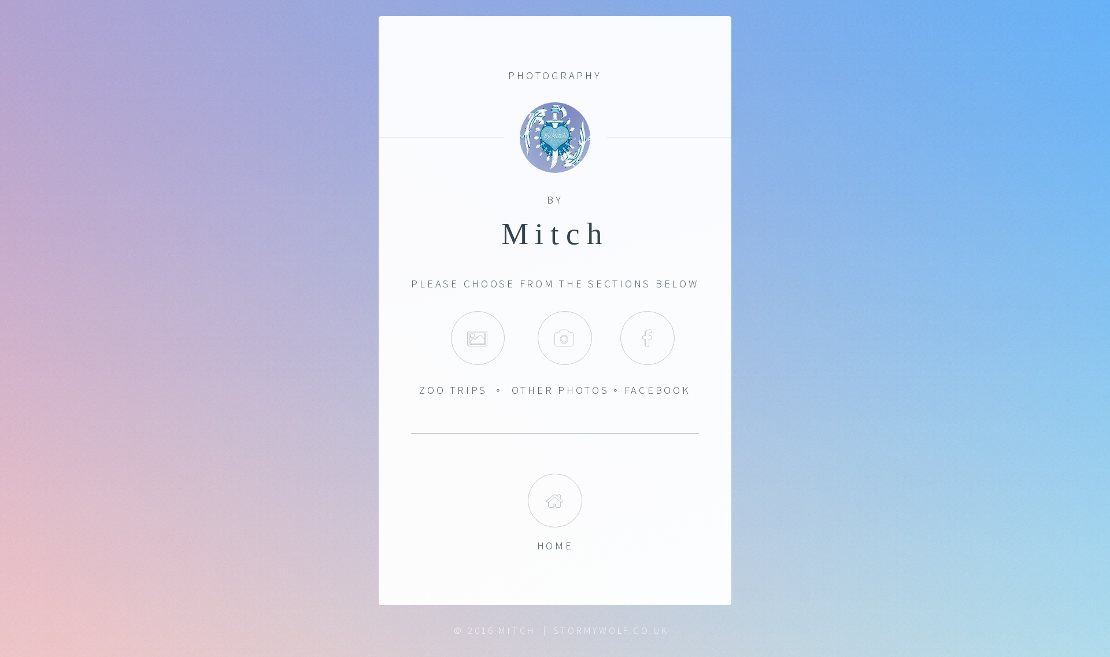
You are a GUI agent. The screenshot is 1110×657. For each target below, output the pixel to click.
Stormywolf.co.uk (611, 630)
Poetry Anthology (564, 338)
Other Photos (560, 390)
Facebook (647, 338)
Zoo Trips (453, 390)
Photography (478, 338)
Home (555, 500)
